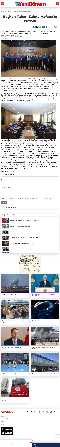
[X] (43, 411)
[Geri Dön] (2, 3)
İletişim (2, 424)
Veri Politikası (4, 419)
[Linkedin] (50, 411)
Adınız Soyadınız (7, 179)
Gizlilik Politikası (4, 416)
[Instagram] (47, 411)
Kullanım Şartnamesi (5, 422)
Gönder (4, 202)
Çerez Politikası (4, 418)
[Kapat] (31, 442)
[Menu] (57, 3)
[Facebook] (39, 411)
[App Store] (30, 433)
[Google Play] (30, 429)
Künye (2, 421)
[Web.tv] (58, 411)
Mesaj (3, 185)
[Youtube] (54, 411)
